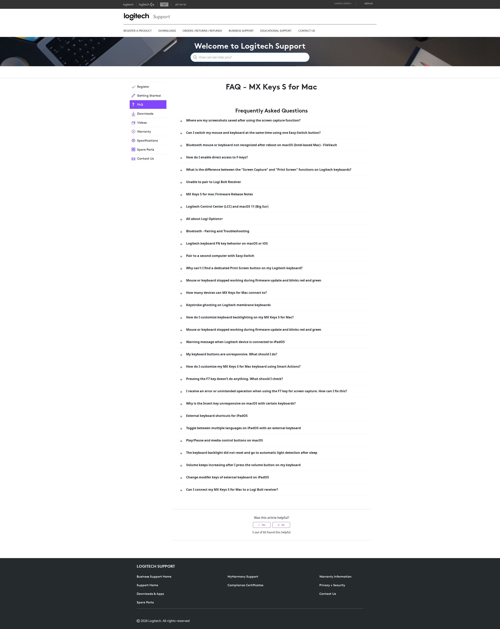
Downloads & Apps (150, 594)
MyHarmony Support (243, 576)
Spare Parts (145, 602)
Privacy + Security (332, 585)
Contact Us (327, 594)
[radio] (262, 525)
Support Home (147, 585)
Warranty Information (335, 576)
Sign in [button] (368, 3)
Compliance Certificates (245, 585)
